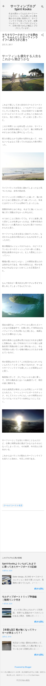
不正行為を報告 (23, 680)
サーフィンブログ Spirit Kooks (23, 7)
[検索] (42, 7)
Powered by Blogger (23, 667)
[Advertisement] (23, 532)
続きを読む (39, 588)
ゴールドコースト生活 (12, 505)
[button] (42, 35)
